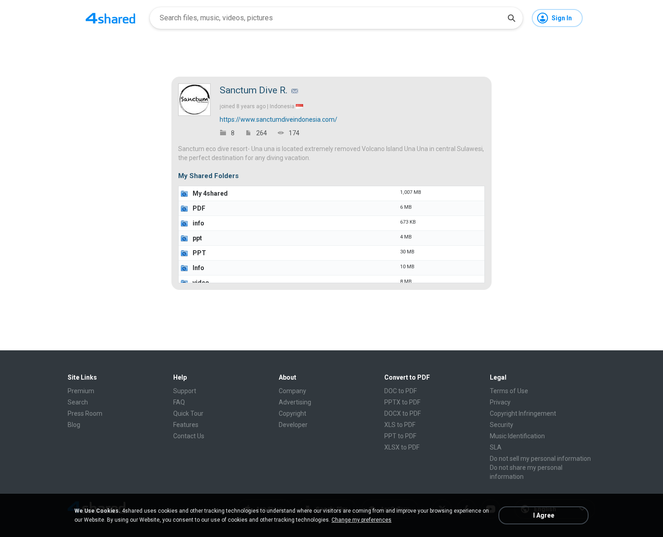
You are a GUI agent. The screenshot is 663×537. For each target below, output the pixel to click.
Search (78, 402)
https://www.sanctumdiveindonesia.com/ (278, 119)
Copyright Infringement (523, 413)
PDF (199, 208)
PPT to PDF (400, 436)
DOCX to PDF (402, 413)
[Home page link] (110, 18)
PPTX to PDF (402, 402)
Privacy (500, 402)
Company (292, 391)
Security (501, 424)
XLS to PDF (399, 424)
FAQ (179, 402)
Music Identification (517, 436)
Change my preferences (361, 520)
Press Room (85, 413)
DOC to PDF (400, 391)
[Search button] (511, 18)
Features (185, 424)
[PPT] (184, 253)
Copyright (292, 413)
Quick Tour (188, 413)
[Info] (184, 267)
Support (184, 391)
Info (198, 267)
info (198, 223)
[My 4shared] (184, 193)
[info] (184, 223)
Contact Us (188, 436)
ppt (197, 238)
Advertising (295, 402)
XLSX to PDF (401, 447)
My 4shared (210, 193)
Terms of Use (509, 391)
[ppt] (184, 238)
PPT (199, 253)
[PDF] (184, 208)
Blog (74, 424)
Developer (293, 424)
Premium (81, 391)
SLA (496, 447)
